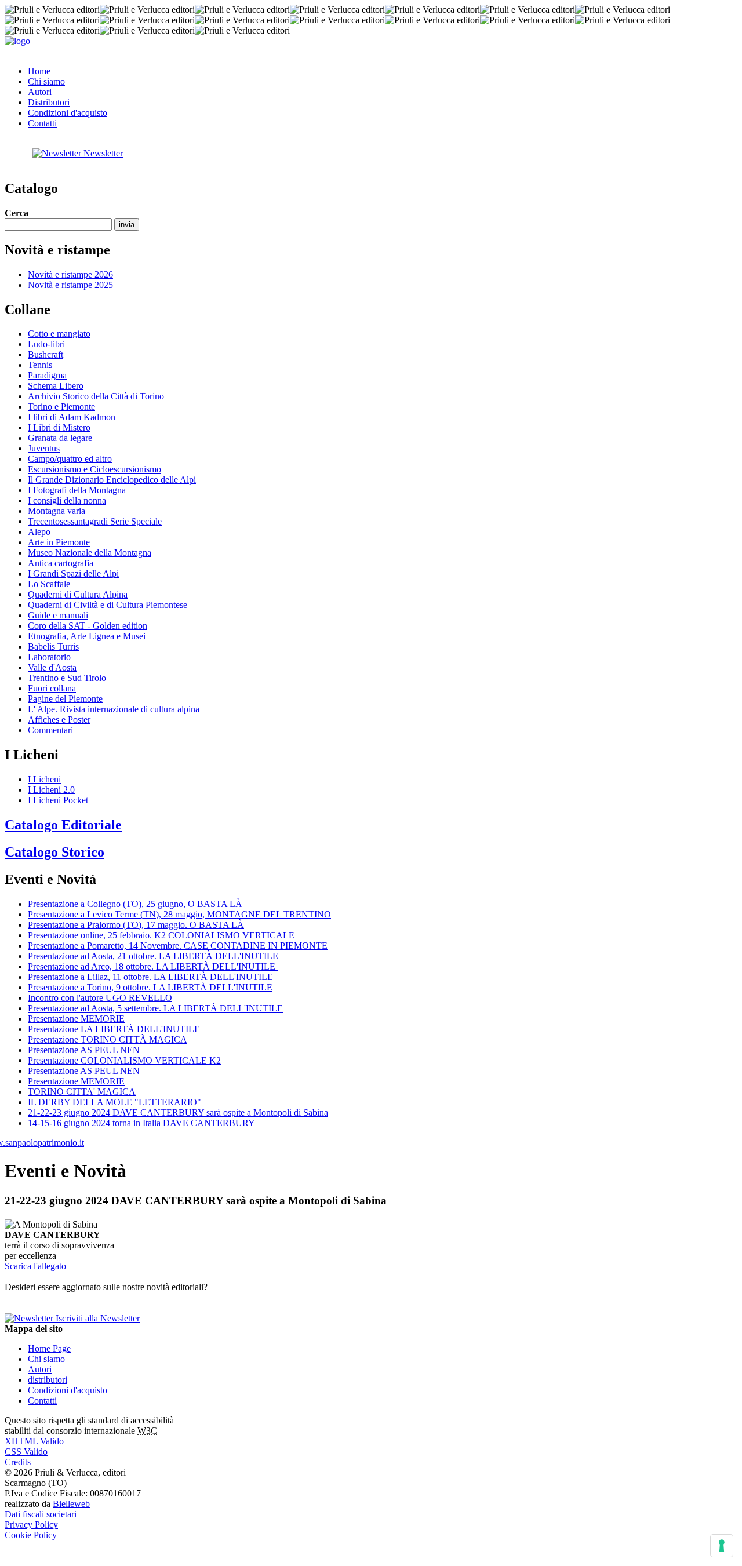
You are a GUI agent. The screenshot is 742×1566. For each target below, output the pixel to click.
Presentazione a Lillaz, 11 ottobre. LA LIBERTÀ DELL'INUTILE (150, 977)
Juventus (44, 448)
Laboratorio (49, 657)
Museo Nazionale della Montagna (89, 553)
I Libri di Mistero (59, 427)
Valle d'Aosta (52, 667)
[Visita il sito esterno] (44, 1143)
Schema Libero (55, 386)
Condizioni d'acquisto (67, 113)
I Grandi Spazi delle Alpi (73, 573)
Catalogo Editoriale (63, 824)
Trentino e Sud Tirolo (67, 678)
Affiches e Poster (59, 719)
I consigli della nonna (67, 500)
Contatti (42, 123)
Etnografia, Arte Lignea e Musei (87, 636)
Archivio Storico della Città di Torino (96, 396)
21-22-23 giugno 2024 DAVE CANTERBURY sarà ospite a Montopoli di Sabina (178, 1112)
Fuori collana (52, 688)
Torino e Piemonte (61, 406)
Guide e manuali (58, 615)
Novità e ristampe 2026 (70, 274)
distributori (47, 1380)
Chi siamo (46, 81)
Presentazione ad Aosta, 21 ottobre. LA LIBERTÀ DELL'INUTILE (153, 956)
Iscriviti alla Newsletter (96, 1318)
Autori (40, 92)
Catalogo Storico (54, 852)
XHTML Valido (34, 1441)
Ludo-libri (46, 344)
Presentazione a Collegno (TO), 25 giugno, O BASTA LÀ (135, 904)
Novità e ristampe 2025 (70, 285)
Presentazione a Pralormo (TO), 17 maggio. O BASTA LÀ (136, 925)
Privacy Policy (31, 1524)
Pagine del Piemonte (65, 699)
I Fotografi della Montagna (77, 490)
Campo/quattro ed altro (70, 459)
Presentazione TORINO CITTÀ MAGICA (107, 1039)
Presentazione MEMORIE (76, 1019)
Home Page (49, 1348)
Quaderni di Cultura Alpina (78, 594)
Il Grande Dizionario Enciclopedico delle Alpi (112, 480)
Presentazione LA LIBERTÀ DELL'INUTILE (114, 1029)
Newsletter (102, 153)
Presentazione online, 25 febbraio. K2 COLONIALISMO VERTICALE (161, 935)
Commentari (50, 730)
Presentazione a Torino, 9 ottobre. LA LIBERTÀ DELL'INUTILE (150, 987)
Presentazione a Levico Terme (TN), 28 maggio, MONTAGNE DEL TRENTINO (179, 914)
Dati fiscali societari (41, 1514)
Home (39, 71)
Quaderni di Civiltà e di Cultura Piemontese (107, 605)
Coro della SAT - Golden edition (87, 626)
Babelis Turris (53, 646)
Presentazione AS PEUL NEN (84, 1050)
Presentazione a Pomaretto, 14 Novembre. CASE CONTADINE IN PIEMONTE (178, 945)
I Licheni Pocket (58, 800)
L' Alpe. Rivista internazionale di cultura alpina (113, 709)
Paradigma (47, 375)
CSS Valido (26, 1451)
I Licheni (44, 779)
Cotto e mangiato (59, 333)
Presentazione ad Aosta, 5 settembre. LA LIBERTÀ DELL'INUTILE (155, 1008)
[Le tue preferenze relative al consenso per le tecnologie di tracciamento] (722, 1546)
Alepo (39, 532)
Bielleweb (71, 1504)
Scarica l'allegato (35, 1266)
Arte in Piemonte (59, 542)
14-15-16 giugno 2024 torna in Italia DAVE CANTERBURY (141, 1123)
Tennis (40, 365)
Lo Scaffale (49, 584)
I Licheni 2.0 (51, 790)
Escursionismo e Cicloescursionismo (94, 469)
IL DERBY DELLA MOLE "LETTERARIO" (114, 1102)
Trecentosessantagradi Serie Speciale (95, 521)
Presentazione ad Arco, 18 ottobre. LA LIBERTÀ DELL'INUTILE (153, 966)
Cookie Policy (31, 1535)
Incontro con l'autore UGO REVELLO (100, 998)
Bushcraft (45, 354)
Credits (18, 1462)
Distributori (49, 102)
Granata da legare (60, 438)
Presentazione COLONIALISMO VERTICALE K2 (124, 1060)
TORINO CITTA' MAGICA (82, 1092)
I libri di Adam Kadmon (71, 417)
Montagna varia (56, 511)
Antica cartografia (60, 563)
